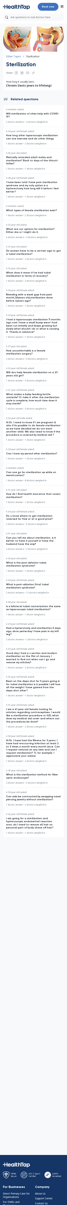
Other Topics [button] (13, 56)
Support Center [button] (44, 1198)
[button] (16, 7)
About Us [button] (40, 1193)
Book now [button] (48, 6)
